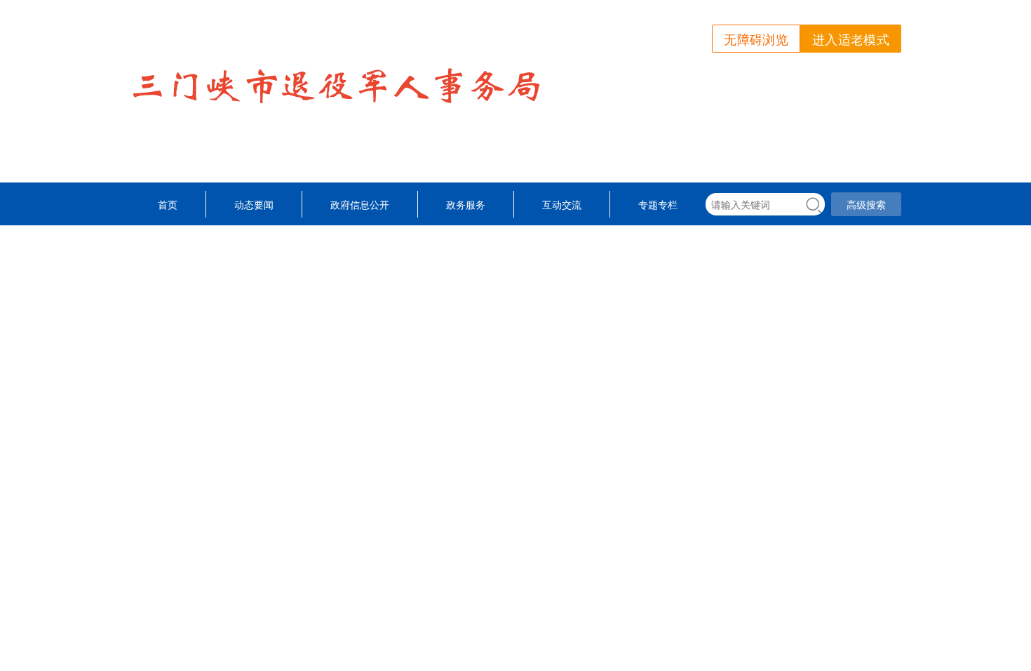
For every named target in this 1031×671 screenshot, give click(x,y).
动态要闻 (254, 204)
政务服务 (465, 204)
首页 (167, 204)
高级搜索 (866, 204)
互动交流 (561, 204)
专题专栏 (658, 204)
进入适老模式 (850, 38)
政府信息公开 (359, 204)
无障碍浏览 (756, 38)
